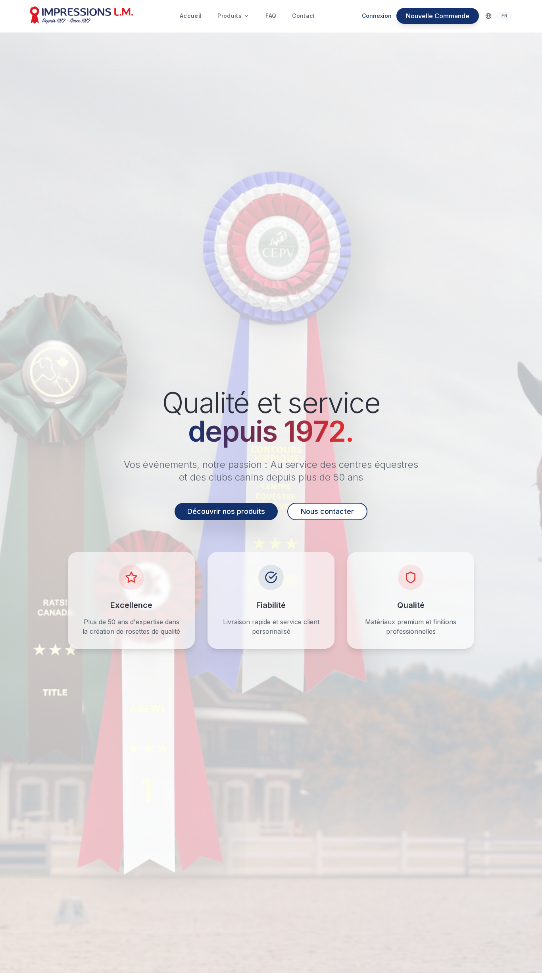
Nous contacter (327, 511)
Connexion (377, 15)
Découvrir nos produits (226, 511)
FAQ (270, 15)
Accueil (191, 15)
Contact (303, 15)
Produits (229, 15)
